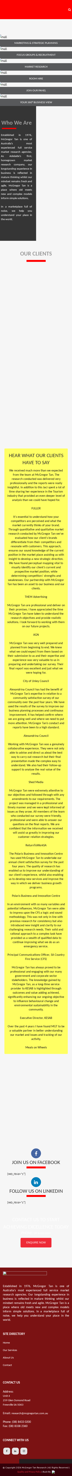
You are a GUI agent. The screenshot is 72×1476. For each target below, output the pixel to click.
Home (6, 1342)
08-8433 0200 (42, 1233)
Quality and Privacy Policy (29, 1472)
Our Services (10, 1350)
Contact (7, 1365)
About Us (8, 1357)
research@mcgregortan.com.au (30, 1413)
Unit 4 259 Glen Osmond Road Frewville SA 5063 (16, 1400)
